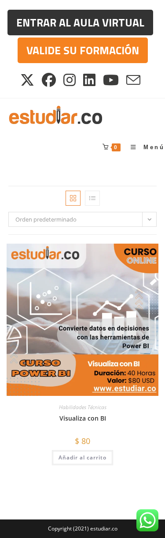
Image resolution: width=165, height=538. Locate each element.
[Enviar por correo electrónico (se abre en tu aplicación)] (134, 80)
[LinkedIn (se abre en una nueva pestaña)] (90, 80)
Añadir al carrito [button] (82, 457)
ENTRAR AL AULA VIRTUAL (80, 22)
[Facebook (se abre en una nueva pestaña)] (49, 80)
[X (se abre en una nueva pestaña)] (29, 80)
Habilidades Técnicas (82, 407)
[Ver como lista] (92, 198)
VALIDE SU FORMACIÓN (82, 50)
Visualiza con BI (82, 418)
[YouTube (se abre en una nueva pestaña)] (111, 80)
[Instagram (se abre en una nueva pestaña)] (70, 80)
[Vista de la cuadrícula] (73, 198)
